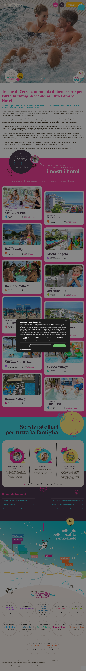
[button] (25, 349)
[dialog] (43, 335)
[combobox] (66, 320)
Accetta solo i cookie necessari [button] (41, 345)
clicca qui (64, 334)
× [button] (67, 320)
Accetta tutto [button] (60, 345)
